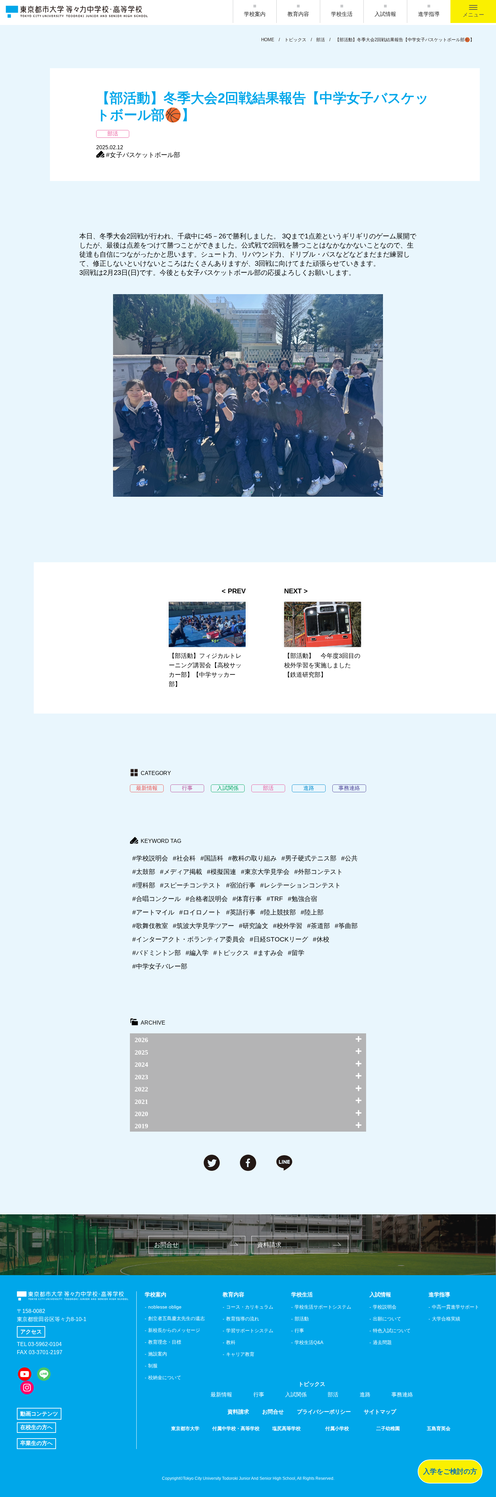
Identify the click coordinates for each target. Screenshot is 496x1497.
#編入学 (197, 952)
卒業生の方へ (36, 1443)
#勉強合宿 (302, 898)
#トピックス (231, 952)
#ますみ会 (268, 952)
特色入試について (392, 1330)
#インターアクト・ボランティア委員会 (188, 939)
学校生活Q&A (309, 1342)
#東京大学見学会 (265, 871)
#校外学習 (287, 925)
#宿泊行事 (240, 885)
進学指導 (429, 14)
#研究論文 (253, 925)
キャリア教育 (240, 1354)
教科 (231, 1342)
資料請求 (269, 1244)
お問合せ (166, 1244)
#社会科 (184, 858)
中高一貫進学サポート (455, 1307)
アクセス (31, 1332)
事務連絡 (402, 1394)
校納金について (164, 1377)
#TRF (275, 898)
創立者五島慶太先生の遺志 (176, 1318)
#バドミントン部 (156, 952)
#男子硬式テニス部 (308, 858)
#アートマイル (153, 912)
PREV (237, 591)
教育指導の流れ (242, 1318)
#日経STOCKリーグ (279, 939)
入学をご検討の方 (450, 1471)
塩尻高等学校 (286, 1428)
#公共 (349, 858)
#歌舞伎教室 (150, 925)
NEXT (293, 591)
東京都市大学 (185, 1428)
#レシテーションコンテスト (300, 885)
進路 (365, 1394)
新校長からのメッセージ (174, 1330)
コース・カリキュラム (249, 1307)
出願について (387, 1318)
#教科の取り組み (252, 858)
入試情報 (385, 14)
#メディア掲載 (181, 871)
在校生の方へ (36, 1427)
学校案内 (255, 14)
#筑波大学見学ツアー (203, 925)
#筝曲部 (346, 925)
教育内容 (298, 14)
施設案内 (157, 1354)
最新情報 (221, 1394)
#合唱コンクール (156, 898)
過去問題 (382, 1342)
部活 (333, 1394)
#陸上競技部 (278, 912)
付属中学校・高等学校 (235, 1428)
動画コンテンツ (39, 1414)
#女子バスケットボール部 (143, 154)
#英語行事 (240, 912)
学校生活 (342, 14)
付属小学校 (337, 1428)
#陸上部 (312, 912)
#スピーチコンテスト (190, 885)
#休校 (321, 939)
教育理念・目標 (164, 1342)
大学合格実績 (446, 1318)
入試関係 (296, 1394)
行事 (299, 1330)
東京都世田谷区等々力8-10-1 (51, 1319)
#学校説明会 (150, 858)
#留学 (296, 952)
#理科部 (143, 885)
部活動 (302, 1318)
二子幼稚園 (388, 1428)
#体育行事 (247, 898)
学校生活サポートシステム (323, 1307)
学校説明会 (384, 1307)
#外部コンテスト (318, 871)
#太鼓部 (143, 871)
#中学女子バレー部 (159, 966)
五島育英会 (438, 1428)
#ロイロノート (200, 912)
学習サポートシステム (249, 1330)
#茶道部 (318, 925)
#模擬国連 (221, 871)
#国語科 (211, 858)
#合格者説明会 (207, 898)
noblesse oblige (165, 1307)
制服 (153, 1365)
